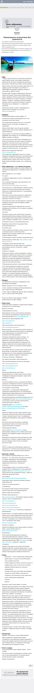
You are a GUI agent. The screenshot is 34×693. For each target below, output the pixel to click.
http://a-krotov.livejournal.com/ (18, 471)
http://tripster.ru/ (24, 239)
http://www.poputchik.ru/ (9, 152)
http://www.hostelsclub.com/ (10, 366)
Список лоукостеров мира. (9, 523)
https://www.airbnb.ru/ (16, 430)
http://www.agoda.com (8, 321)
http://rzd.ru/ (22, 540)
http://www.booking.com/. (21, 316)
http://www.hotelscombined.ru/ (10, 327)
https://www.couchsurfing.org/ (23, 399)
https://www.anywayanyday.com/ (11, 507)
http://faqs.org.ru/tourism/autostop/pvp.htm (14, 478)
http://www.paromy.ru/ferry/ (10, 530)
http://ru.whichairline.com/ (9, 509)
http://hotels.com (7, 323)
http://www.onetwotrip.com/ (10, 505)
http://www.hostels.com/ (8, 368)
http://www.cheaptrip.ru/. (9, 111)
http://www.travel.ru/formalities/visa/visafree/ (14, 185)
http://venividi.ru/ (7, 241)
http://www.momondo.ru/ (9, 497)
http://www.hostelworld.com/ (10, 363)
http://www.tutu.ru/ (7, 542)
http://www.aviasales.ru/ (8, 501)
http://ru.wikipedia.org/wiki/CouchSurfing (13, 408)
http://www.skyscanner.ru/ (9, 503)
